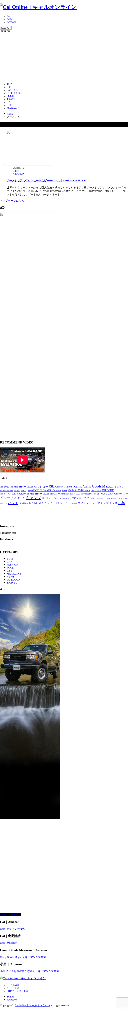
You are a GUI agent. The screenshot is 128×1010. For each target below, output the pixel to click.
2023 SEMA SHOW (15, 486)
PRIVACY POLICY (18, 990)
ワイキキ (73, 503)
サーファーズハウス (52, 498)
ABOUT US (13, 987)
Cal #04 (59, 486)
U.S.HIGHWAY (115, 493)
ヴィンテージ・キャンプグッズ (97, 503)
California (69, 486)
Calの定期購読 (8, 942)
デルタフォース (111, 498)
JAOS (64, 490)
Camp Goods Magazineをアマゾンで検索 (23, 957)
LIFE (9, 87)
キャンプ (33, 498)
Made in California (79, 490)
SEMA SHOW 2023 (37, 493)
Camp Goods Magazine (99, 486)
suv (67, 494)
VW (125, 493)
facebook (11, 22)
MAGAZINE (14, 108)
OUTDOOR (13, 93)
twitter (10, 19)
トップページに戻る (12, 200)
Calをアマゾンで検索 (12, 928)
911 (1, 487)
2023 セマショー (37, 486)
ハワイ (13, 503)
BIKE (10, 105)
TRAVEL (12, 99)
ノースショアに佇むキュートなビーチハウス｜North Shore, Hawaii (46, 180)
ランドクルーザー (59, 503)
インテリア (8, 498)
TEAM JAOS (75, 494)
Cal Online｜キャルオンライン (32, 1005)
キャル (21, 498)
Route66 (21, 493)
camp (78, 486)
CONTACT (13, 984)
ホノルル (33, 503)
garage (29, 490)
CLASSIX (19, 173)
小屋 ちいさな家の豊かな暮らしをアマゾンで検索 (29, 971)
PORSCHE (108, 490)
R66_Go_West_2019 (8, 494)
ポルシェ (44, 503)
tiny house (86, 493)
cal (51, 485)
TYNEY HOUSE (99, 493)
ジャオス (66, 498)
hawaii (58, 490)
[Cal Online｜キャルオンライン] (38, 7)
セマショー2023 (80, 498)
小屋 (121, 503)
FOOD (10, 96)
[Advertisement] (64, 56)
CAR (9, 102)
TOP (9, 84)
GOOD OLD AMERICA (44, 490)
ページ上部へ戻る (10, 914)
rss (8, 16)
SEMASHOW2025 (58, 494)
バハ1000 (23, 503)
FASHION (12, 90)
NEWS (10, 576)
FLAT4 (17, 490)
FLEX (23, 490)
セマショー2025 (97, 498)
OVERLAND (96, 490)
